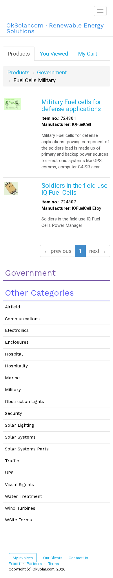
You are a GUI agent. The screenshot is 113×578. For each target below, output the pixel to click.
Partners (34, 563)
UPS (9, 472)
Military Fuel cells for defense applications (71, 105)
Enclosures (17, 342)
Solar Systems (20, 437)
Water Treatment (23, 496)
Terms (53, 563)
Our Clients (52, 557)
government (52, 72)
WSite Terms (18, 519)
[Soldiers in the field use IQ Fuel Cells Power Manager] (11, 188)
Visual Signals (19, 484)
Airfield (12, 307)
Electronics (17, 330)
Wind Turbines (20, 508)
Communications (22, 318)
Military (13, 389)
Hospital (14, 354)
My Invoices (23, 557)
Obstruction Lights (24, 401)
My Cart (87, 53)
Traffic (12, 460)
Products (19, 53)
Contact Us (78, 557)
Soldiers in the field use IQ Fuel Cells (74, 189)
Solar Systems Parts (27, 449)
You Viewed (54, 53)
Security (13, 413)
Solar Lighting (19, 425)
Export (14, 563)
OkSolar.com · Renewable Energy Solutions (54, 27)
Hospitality (16, 366)
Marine (12, 377)
